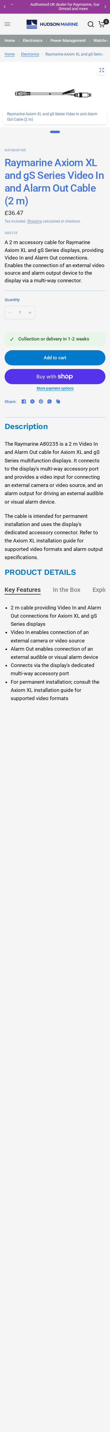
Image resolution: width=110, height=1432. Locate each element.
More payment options (55, 388)
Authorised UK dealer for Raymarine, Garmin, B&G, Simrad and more (56, 6)
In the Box (66, 589)
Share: (10, 402)
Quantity (12, 299)
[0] (100, 24)
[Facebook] (24, 401)
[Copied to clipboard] (58, 401)
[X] (32, 401)
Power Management (68, 40)
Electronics (32, 40)
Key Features (23, 589)
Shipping (34, 221)
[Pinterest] (41, 401)
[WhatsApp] (49, 401)
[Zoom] (101, 70)
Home (10, 40)
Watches (101, 40)
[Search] (91, 24)
